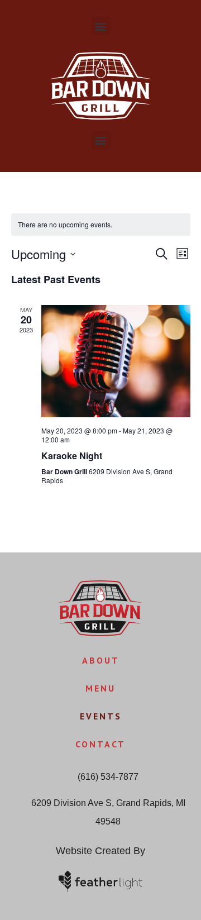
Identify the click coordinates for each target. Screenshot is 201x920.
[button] (101, 26)
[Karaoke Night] (115, 361)
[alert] (100, 224)
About (100, 660)
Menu (100, 688)
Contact (100, 744)
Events (101, 716)
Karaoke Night (71, 455)
